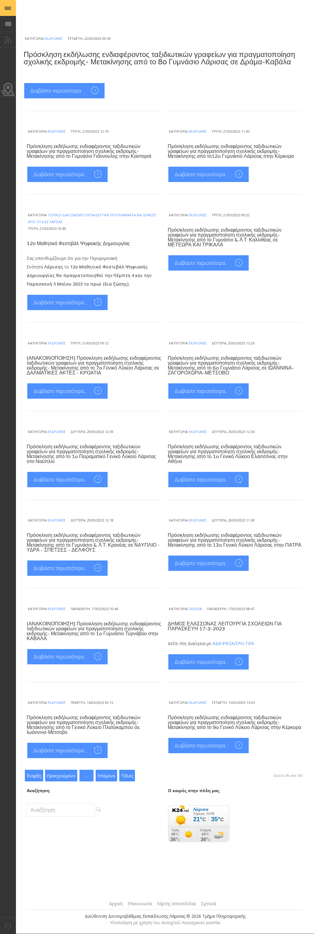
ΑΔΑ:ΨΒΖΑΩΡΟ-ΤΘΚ (233, 643)
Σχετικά (208, 903)
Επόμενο (106, 776)
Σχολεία (195, 608)
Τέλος (127, 776)
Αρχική (116, 903)
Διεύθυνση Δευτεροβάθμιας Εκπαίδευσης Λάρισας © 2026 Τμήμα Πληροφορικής (165, 916)
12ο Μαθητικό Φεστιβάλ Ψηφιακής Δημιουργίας (78, 244)
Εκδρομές (53, 38)
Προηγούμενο (61, 776)
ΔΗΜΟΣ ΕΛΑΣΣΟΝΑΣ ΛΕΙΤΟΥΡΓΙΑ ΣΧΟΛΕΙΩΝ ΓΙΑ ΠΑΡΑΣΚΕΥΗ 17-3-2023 (225, 626)
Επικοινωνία (140, 903)
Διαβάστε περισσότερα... (57, 90)
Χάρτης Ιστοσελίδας (176, 903)
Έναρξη (34, 776)
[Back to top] (8, 926)
